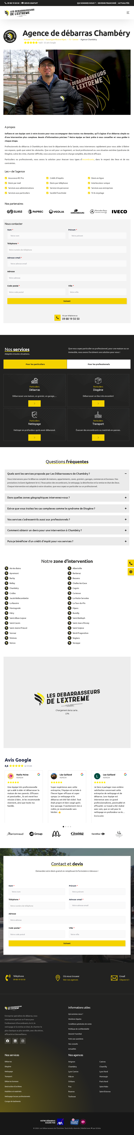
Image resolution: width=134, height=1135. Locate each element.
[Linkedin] (15, 1041)
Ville (71, 285)
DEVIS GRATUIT (31, 3)
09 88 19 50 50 (13, 3)
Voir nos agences (70, 979)
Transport (98, 423)
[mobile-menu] (125, 13)
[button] (67, 480)
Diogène (98, 389)
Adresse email (14, 257)
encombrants (88, 159)
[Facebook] (7, 1041)
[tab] (35, 364)
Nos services (12, 1055)
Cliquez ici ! (124, 979)
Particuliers (34, 386)
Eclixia (98, 1128)
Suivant (67, 301)
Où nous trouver (71, 976)
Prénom (72, 229)
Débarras (34, 389)
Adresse (11, 271)
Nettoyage (34, 423)
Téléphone (13, 243)
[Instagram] (23, 1041)
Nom (10, 229)
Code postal (13, 285)
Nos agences (75, 1055)
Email (122, 976)
